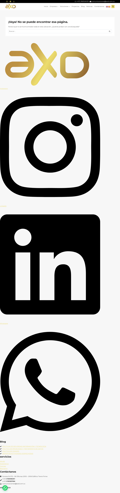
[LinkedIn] (10, 1)
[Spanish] (109, 6)
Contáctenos (99, 6)
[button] (5, 488)
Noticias (89, 6)
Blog (83, 6)
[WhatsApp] (13, 1)
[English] (107, 6)
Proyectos (75, 6)
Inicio (46, 6)
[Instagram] (6, 1)
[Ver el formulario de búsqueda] (113, 6)
